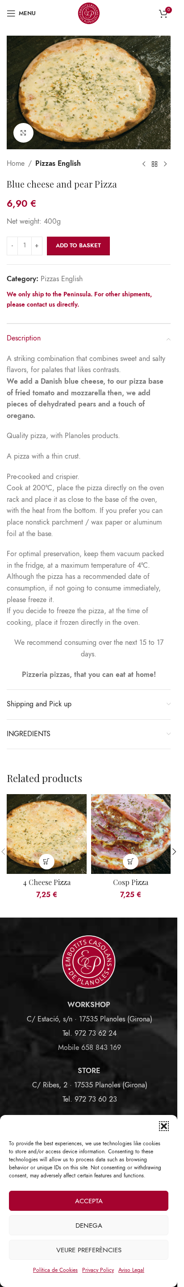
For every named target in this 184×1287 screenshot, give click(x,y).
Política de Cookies (55, 1270)
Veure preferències (88, 1250)
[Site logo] (89, 13)
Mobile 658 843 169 (89, 1048)
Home (16, 163)
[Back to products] (154, 164)
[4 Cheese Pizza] (47, 834)
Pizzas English (58, 163)
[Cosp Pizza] (131, 834)
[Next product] (165, 164)
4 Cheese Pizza (47, 882)
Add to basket (78, 246)
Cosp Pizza (130, 882)
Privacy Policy (98, 1270)
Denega (88, 1225)
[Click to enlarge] (23, 133)
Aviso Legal (131, 1270)
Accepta (89, 1201)
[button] (163, 1126)
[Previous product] (143, 164)
